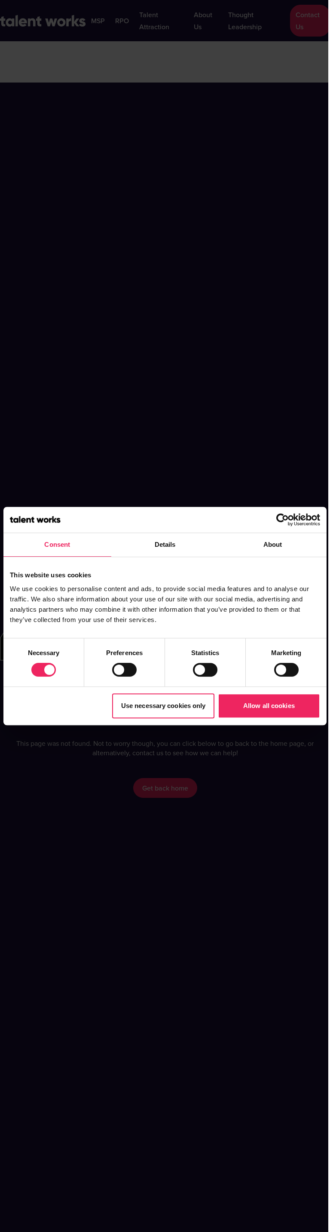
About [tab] (272, 544)
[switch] (124, 670)
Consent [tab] (57, 544)
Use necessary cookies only (163, 705)
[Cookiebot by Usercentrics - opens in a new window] (282, 519)
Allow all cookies (269, 705)
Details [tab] (165, 544)
